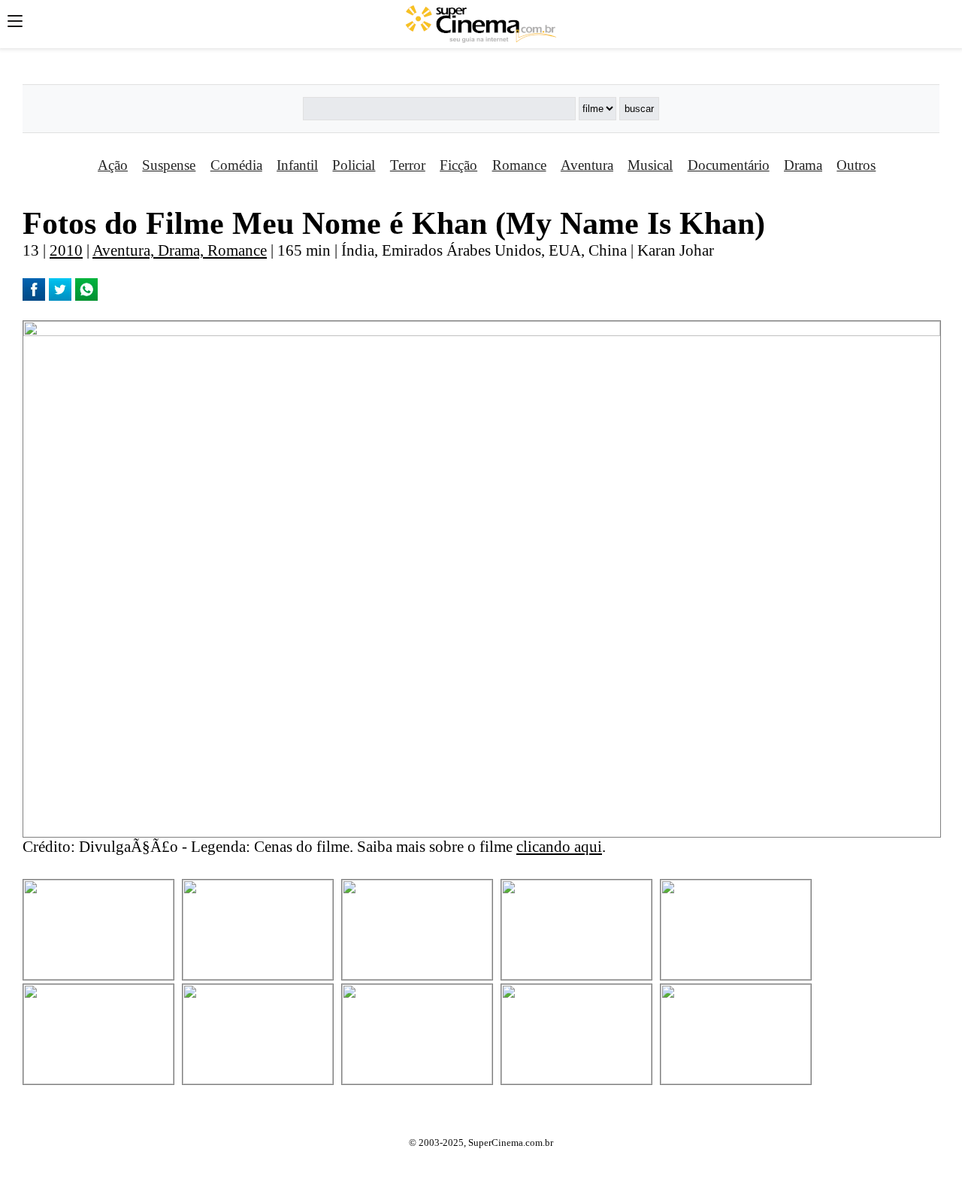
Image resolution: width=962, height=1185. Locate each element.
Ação (113, 165)
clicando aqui (559, 846)
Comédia (236, 165)
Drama (803, 165)
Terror (407, 165)
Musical (650, 165)
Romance (519, 165)
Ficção (458, 165)
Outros (856, 165)
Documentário (729, 165)
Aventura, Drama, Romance (179, 250)
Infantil (297, 165)
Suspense (168, 165)
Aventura (587, 165)
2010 (66, 250)
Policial (353, 165)
